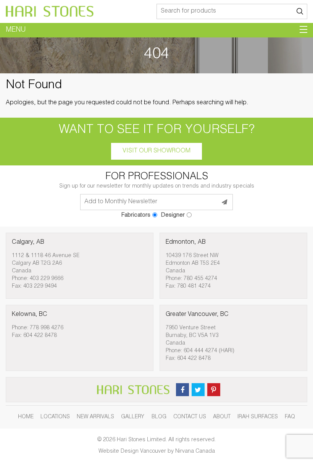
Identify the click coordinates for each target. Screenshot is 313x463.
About (222, 417)
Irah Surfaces (257, 417)
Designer (173, 215)
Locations (55, 417)
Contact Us (189, 417)
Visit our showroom (156, 151)
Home (26, 417)
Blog (159, 417)
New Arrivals (95, 417)
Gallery (132, 417)
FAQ (290, 417)
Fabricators (135, 215)
